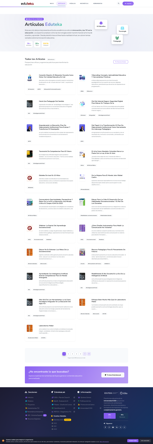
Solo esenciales (145, 440)
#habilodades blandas (106, 215)
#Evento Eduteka (32, 263)
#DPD (39, 89)
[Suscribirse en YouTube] (113, 427)
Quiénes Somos (86, 397)
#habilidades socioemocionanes (89, 215)
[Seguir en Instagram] (109, 427)
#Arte (82, 165)
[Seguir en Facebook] (105, 427)
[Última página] (89, 354)
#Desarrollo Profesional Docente (52, 89)
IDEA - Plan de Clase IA (62, 397)
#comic (83, 263)
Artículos (30, 397)
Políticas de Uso (85, 401)
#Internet (83, 115)
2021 (55, 426)
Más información (104, 441)
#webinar (48, 239)
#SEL (29, 239)
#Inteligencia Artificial (38, 113)
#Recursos (89, 91)
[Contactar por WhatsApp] (124, 427)
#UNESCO (107, 263)
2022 (55, 423)
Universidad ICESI (86, 408)
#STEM (104, 313)
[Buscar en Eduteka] (119, 3)
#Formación (31, 89)
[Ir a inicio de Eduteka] (27, 3)
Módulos (30, 401)
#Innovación (43, 263)
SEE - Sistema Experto (36, 415)
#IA (29, 113)
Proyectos (31, 404)
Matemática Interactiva (35, 412)
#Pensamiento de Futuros (94, 263)
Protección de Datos (87, 404)
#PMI (29, 141)
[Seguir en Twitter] (120, 427)
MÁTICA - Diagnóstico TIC (62, 412)
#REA (82, 91)
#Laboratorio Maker (33, 337)
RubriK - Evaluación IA (61, 401)
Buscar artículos (121, 62)
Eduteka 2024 (62, 420)
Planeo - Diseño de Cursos (63, 404)
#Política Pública (91, 165)
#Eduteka (30, 187)
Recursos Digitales (34, 419)
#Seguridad (92, 115)
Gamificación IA (59, 408)
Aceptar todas (133, 440)
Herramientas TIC (34, 408)
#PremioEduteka (85, 189)
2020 (55, 429)
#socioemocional (38, 239)
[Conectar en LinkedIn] (116, 427)
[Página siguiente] (85, 354)
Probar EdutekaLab (114, 375)
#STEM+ (43, 337)
